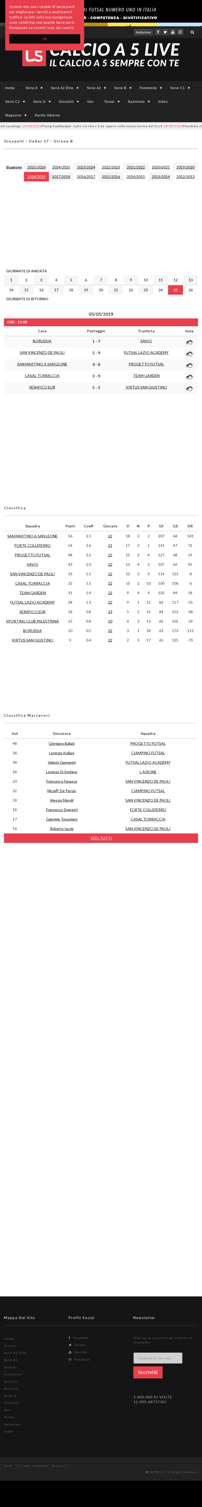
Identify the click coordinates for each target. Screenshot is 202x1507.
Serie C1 (177, 88)
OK (45, 39)
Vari (90, 102)
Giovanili (66, 102)
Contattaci (40, 1465)
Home (10, 88)
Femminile (148, 88)
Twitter (79, 1345)
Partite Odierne (47, 115)
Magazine (13, 115)
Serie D (39, 102)
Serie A (32, 88)
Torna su (58, 1465)
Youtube (80, 1352)
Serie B (120, 88)
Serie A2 (94, 88)
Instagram (82, 1359)
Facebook (80, 1338)
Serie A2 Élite (62, 88)
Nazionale (136, 102)
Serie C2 (12, 102)
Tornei (109, 102)
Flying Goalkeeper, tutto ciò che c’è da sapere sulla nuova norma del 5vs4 (80, 126)
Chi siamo (23, 1465)
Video (163, 102)
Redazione (143, 32)
